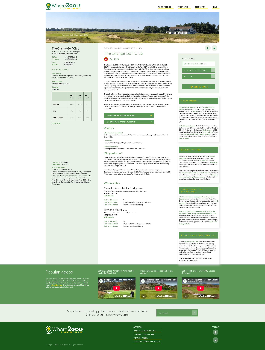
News (214, 7)
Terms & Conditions (143, 334)
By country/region (195, 70)
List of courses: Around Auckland (120, 115)
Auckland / (119, 48)
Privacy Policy (140, 338)
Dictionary (200, 7)
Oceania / (108, 48)
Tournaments (164, 7)
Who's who (183, 7)
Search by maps (199, 87)
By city (188, 76)
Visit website (68, 64)
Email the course (69, 62)
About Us (137, 327)
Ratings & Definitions (144, 331)
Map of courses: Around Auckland (120, 122)
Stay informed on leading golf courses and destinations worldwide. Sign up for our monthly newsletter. (107, 312)
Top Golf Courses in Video (146, 341)
